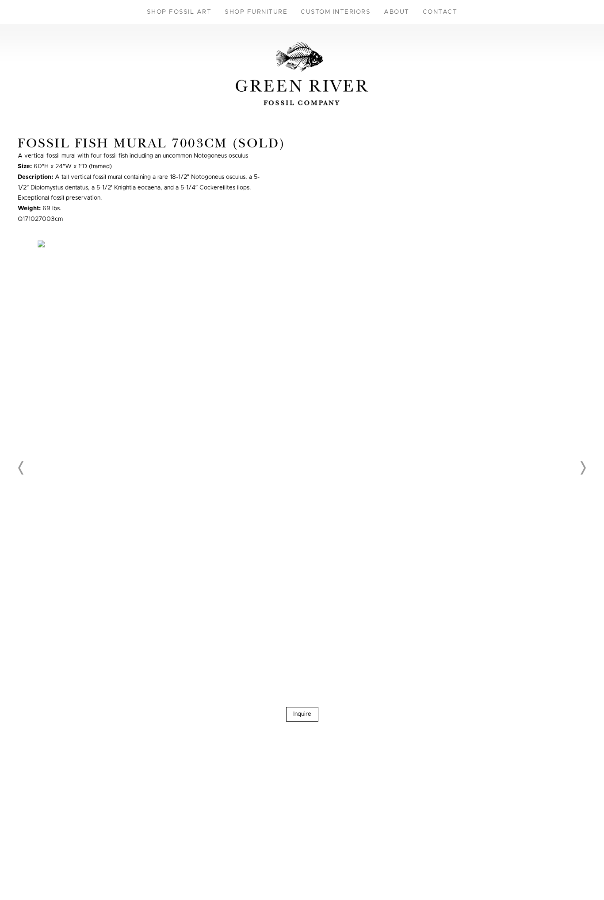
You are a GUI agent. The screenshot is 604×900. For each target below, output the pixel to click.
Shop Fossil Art (179, 12)
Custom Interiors (336, 12)
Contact (440, 12)
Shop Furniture (256, 12)
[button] (21, 468)
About (396, 12)
